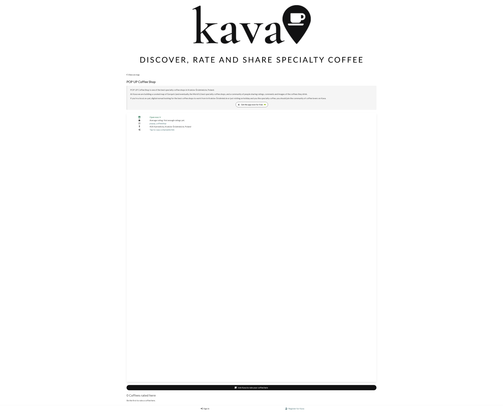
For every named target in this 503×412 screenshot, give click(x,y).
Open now (154, 117)
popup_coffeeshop (158, 123)
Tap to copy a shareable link (162, 129)
